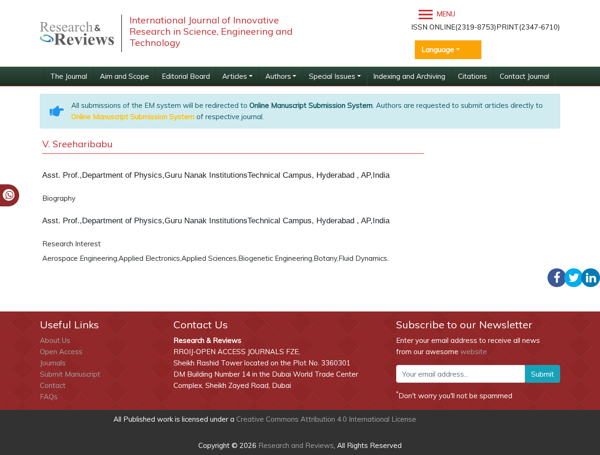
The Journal (68, 76)
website (473, 351)
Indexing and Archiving (409, 76)
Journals (53, 362)
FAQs (49, 396)
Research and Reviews (295, 445)
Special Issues (332, 76)
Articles (234, 76)
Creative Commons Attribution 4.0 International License (326, 419)
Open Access (61, 351)
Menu (445, 14)
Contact (53, 385)
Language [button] (437, 49)
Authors (278, 76)
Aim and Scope (124, 76)
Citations (472, 76)
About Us (55, 340)
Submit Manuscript (70, 374)
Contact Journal (524, 76)
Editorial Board (186, 76)
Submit (542, 374)
